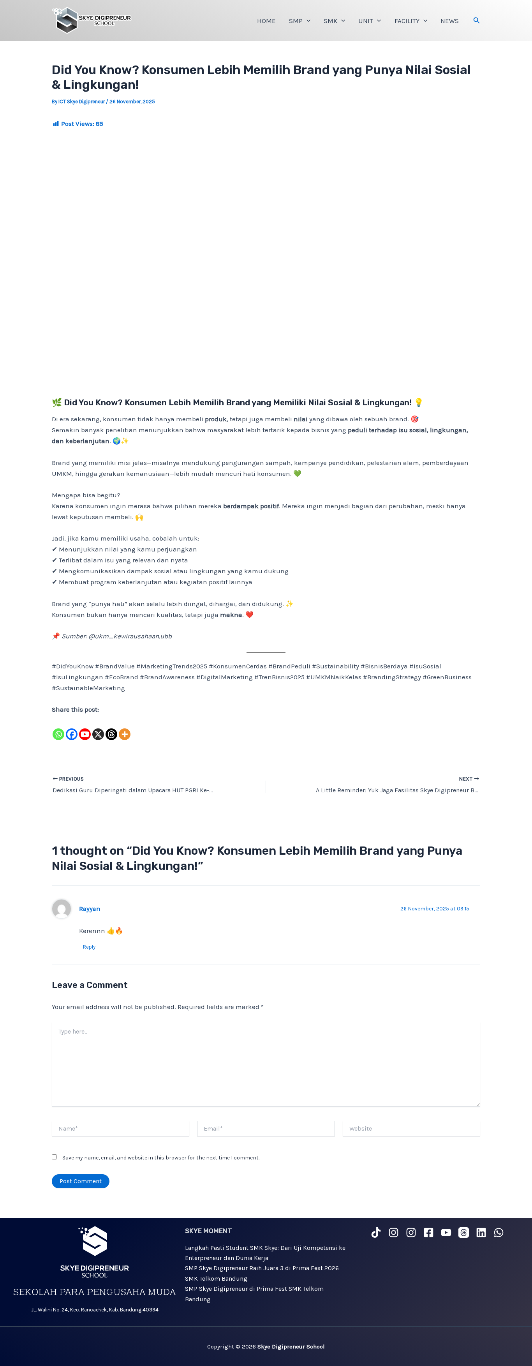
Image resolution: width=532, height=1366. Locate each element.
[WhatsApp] (498, 1232)
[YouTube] (446, 1232)
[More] (124, 728)
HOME (266, 21)
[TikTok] (376, 1232)
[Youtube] (85, 728)
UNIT (365, 21)
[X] (98, 728)
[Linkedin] (481, 1232)
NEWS (449, 21)
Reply (89, 947)
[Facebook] (72, 728)
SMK (330, 21)
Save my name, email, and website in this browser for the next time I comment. (160, 1157)
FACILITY (407, 21)
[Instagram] (393, 1232)
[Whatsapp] (58, 728)
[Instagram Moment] (411, 1232)
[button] (306, 20)
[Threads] (111, 728)
